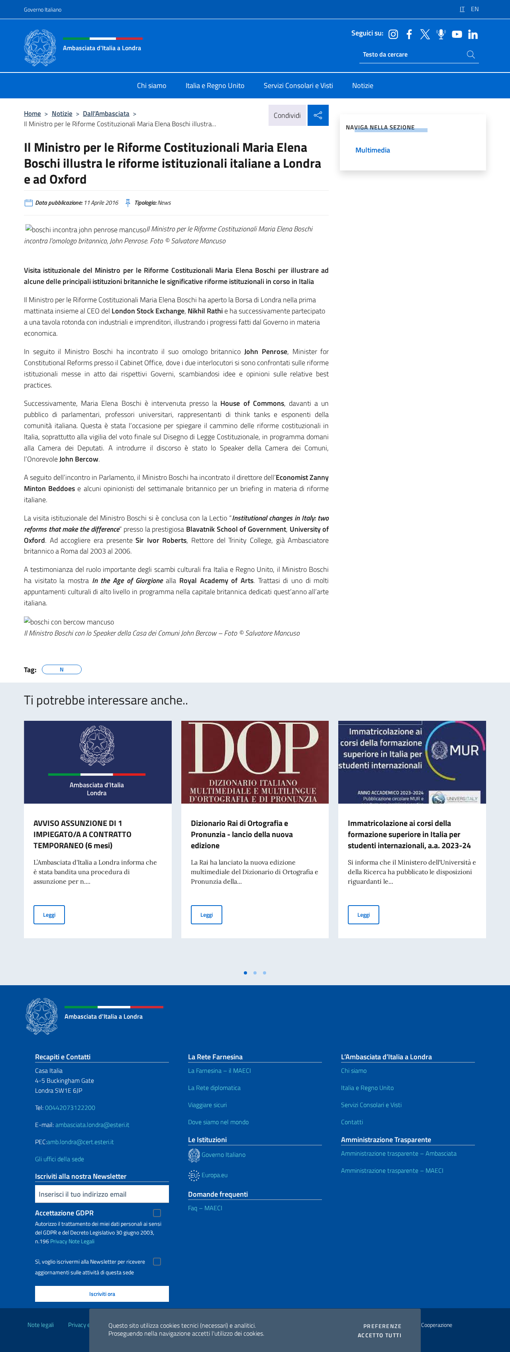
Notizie (62, 113)
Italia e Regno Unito (367, 1087)
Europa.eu (214, 1175)
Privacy (58, 1241)
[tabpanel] (98, 843)
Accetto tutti (380, 1335)
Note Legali (81, 1241)
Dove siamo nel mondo (218, 1122)
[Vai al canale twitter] (423, 33)
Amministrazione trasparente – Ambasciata (399, 1153)
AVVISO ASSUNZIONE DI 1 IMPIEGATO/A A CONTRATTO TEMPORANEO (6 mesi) (82, 834)
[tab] (245, 972)
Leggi (54, 914)
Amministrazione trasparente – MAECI (392, 1170)
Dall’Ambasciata (106, 113)
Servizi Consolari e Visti (371, 1104)
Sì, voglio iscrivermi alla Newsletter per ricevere (90, 1261)
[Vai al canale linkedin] (471, 33)
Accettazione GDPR (64, 1212)
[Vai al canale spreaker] (439, 33)
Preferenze (382, 1326)
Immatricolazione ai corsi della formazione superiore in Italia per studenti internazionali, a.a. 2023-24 (409, 834)
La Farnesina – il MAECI (219, 1070)
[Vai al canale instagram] (391, 33)
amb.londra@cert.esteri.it (80, 1142)
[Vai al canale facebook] (407, 33)
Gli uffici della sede (59, 1159)
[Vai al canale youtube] (455, 33)
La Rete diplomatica (214, 1087)
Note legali (40, 1324)
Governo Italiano (42, 9)
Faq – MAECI (205, 1208)
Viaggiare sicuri (207, 1104)
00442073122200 (70, 1107)
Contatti (352, 1122)
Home (32, 113)
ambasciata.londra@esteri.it (92, 1124)
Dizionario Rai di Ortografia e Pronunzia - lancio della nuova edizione (242, 834)
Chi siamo (354, 1070)
